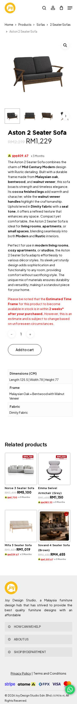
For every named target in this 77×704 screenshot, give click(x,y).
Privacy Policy (21, 673)
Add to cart (25, 349)
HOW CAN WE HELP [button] (27, 626)
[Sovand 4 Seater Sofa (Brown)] (54, 526)
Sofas (41, 24)
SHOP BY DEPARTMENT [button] (30, 652)
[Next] (65, 116)
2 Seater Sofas (60, 24)
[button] (70, 8)
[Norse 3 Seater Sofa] (21, 469)
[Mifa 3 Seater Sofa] (21, 526)
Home (9, 24)
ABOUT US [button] (21, 639)
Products (24, 24)
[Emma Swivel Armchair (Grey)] (54, 469)
